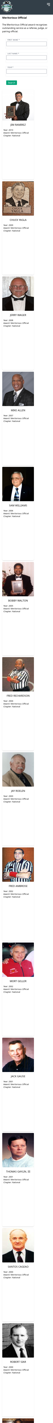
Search (11, 82)
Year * (10, 67)
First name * (13, 40)
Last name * (13, 53)
